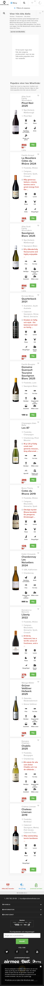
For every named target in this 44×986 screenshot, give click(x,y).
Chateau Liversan (29, 807)
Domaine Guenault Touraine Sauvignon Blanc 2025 (28, 373)
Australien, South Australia (31, 307)
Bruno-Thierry (27, 488)
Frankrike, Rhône (31, 168)
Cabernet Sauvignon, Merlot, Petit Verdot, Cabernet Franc (31, 829)
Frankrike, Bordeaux (28, 820)
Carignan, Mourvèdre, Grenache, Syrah (30, 504)
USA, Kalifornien (30, 569)
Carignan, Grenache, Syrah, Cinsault (31, 173)
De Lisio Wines (28, 296)
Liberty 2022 (26, 616)
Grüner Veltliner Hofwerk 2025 (27, 690)
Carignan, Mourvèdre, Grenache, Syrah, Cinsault (31, 629)
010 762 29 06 (11, 899)
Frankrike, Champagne (29, 433)
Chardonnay (29, 573)
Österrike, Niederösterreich (30, 699)
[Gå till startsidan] (4, 3)
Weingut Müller (28, 683)
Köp (33, 145)
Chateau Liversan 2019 (27, 812)
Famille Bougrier (28, 364)
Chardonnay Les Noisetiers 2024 (29, 561)
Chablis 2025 (26, 747)
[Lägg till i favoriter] (39, 95)
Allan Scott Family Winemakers (27, 98)
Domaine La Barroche (26, 611)
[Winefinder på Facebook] (17, 951)
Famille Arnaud (28, 155)
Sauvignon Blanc (30, 246)
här (30, 976)
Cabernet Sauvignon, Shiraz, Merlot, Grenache (31, 314)
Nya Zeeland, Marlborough (29, 111)
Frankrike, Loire (30, 383)
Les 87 (25, 427)
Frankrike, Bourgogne (28, 754)
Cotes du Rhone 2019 (29, 492)
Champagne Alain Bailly (29, 424)
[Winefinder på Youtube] (37, 951)
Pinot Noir (28, 116)
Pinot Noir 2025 (28, 104)
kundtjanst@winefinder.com (30, 899)
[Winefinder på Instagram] (27, 951)
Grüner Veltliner (30, 704)
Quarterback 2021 (29, 300)
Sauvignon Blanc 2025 (28, 234)
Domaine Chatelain (25, 742)
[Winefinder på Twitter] (6, 951)
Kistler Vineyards (28, 554)
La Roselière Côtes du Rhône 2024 (29, 161)
